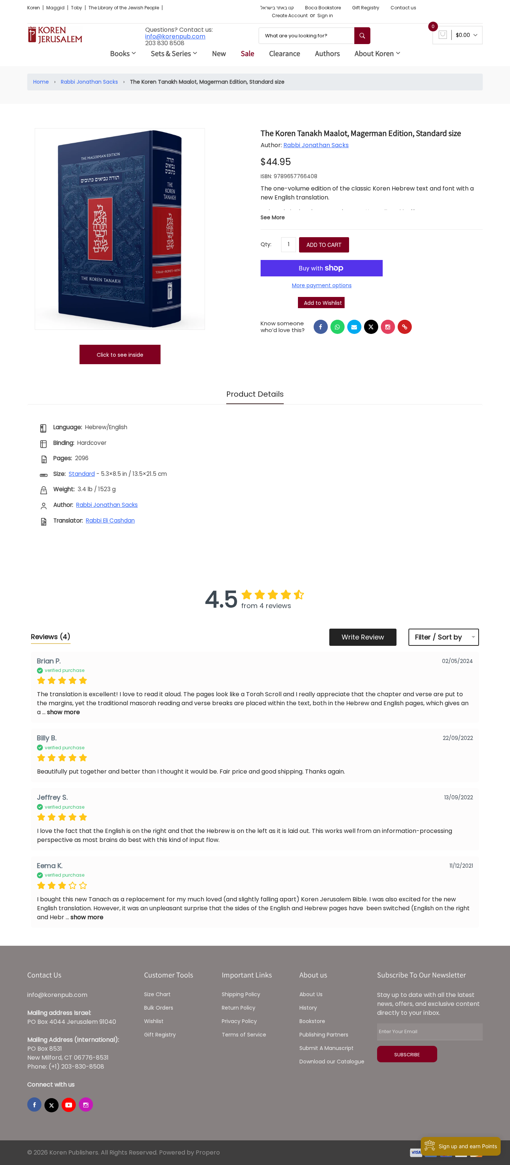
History (308, 1007)
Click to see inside (120, 355)
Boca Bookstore (323, 7)
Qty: (266, 244)
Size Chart (157, 994)
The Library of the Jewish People (124, 7)
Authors (327, 53)
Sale (247, 53)
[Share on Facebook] (321, 327)
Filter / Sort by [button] (438, 637)
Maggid (56, 7)
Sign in (325, 15)
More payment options (322, 285)
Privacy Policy (239, 1021)
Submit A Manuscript (326, 1048)
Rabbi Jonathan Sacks (89, 82)
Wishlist (154, 1021)
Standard (82, 474)
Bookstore (312, 1021)
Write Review (363, 637)
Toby (77, 7)
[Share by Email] (354, 327)
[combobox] (314, 35)
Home (41, 82)
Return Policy (238, 1007)
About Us (311, 994)
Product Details (255, 394)
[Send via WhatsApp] (337, 327)
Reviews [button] (51, 636)
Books (120, 53)
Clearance (284, 53)
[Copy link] (405, 327)
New (219, 53)
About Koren (374, 53)
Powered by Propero (189, 1152)
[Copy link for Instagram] (388, 327)
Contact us (403, 7)
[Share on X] (371, 327)
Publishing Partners (323, 1034)
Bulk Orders (158, 1007)
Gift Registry (365, 7)
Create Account (290, 15)
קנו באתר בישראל (277, 7)
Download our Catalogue (331, 1061)
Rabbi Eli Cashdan (110, 520)
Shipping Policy (241, 994)
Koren (34, 7)
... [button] (60, 712)
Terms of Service (244, 1034)
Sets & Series (171, 53)
